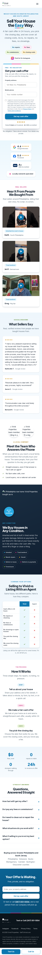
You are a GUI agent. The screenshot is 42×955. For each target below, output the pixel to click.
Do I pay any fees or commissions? (17, 809)
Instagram (5, 928)
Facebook (15, 928)
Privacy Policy (27, 109)
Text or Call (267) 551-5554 (28, 920)
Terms (35, 928)
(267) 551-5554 (22, 902)
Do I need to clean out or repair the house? (18, 818)
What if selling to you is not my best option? (18, 837)
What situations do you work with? (18, 828)
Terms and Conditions (14, 110)
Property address (11, 80)
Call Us (31, 952)
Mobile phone (9, 90)
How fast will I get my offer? (15, 801)
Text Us (11, 952)
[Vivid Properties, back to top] (8, 4)
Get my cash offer (21, 116)
